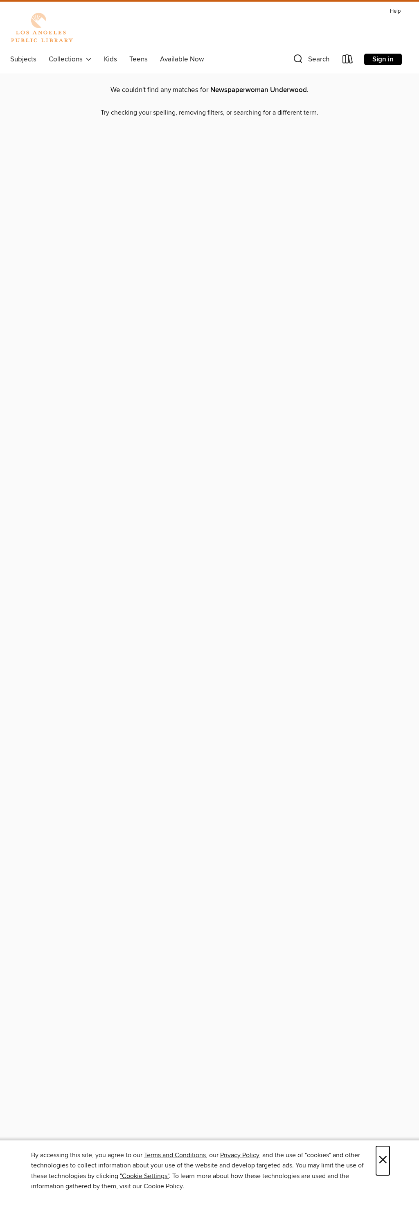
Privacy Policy (239, 1155)
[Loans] (348, 61)
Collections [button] (67, 59)
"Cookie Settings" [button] (144, 1176)
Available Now (182, 59)
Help (395, 11)
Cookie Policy (163, 1186)
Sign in (383, 59)
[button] (311, 61)
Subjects (23, 59)
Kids (110, 59)
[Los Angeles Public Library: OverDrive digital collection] (41, 28)
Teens (138, 59)
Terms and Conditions (175, 1155)
